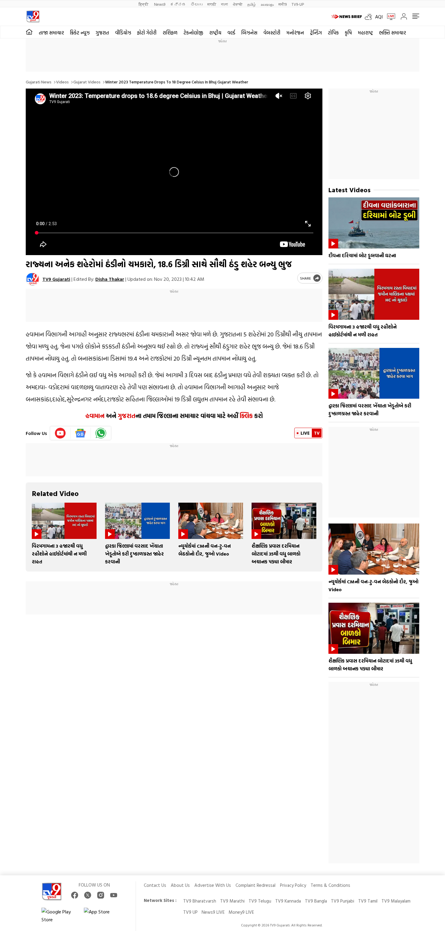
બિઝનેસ (249, 32)
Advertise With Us (212, 885)
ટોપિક (333, 32)
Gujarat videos (87, 82)
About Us (180, 885)
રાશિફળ (170, 32)
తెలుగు (197, 4)
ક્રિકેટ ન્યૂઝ (80, 32)
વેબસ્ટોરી (271, 32)
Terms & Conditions (330, 885)
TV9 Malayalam (395, 900)
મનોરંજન (295, 32)
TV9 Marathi (232, 900)
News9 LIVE (213, 912)
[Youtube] (60, 433)
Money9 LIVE (241, 912)
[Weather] (370, 16)
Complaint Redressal (255, 885)
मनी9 (283, 4)
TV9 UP (190, 912)
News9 (159, 4)
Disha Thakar (109, 279)
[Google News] (81, 433)
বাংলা (224, 4)
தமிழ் (251, 4)
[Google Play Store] (59, 915)
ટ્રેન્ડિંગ (316, 32)
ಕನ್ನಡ (178, 4)
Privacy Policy (293, 885)
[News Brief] (346, 16)
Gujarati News (38, 82)
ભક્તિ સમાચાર (392, 32)
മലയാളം (267, 4)
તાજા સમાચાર (51, 32)
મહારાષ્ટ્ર (365, 32)
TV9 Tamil (367, 900)
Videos (62, 82)
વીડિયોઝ (123, 32)
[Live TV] (389, 16)
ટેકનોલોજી (193, 32)
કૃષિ (348, 32)
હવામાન (94, 415)
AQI (379, 16)
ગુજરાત (102, 32)
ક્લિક (245, 415)
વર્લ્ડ (231, 32)
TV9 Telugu (260, 900)
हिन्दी (144, 4)
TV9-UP (298, 4)
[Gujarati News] (33, 16)
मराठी (211, 4)
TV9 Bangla (316, 900)
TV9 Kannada (288, 900)
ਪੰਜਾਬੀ (237, 4)
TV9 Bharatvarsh (199, 900)
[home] (29, 32)
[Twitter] (87, 895)
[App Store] (102, 915)
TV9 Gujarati (56, 279)
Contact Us (155, 885)
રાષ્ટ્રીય (215, 32)
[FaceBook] (74, 895)
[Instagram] (100, 895)
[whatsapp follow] (101, 433)
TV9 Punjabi (342, 900)
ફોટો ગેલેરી (147, 32)
